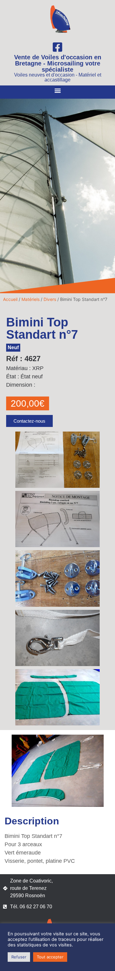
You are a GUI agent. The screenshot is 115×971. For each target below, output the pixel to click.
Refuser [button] (18, 956)
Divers (50, 299)
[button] (57, 90)
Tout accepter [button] (50, 956)
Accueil (10, 299)
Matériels (30, 299)
